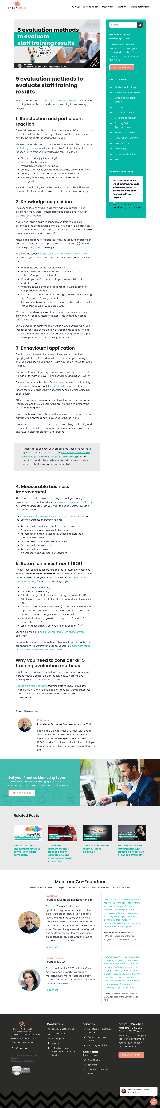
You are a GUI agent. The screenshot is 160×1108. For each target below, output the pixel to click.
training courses (29, 148)
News (118, 159)
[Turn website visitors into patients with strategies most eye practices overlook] (132, 827)
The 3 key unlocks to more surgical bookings (96, 849)
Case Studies (94, 1060)
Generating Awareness (127, 92)
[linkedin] (26, 1048)
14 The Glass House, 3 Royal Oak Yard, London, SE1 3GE (63, 1051)
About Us (56, 1043)
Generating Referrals (126, 137)
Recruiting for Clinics (97, 1045)
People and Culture (125, 154)
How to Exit (121, 148)
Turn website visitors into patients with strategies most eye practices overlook (131, 850)
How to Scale (122, 143)
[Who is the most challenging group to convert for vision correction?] (28, 827)
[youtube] (21, 1048)
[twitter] (17, 1048)
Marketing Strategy (125, 87)
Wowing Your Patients (127, 132)
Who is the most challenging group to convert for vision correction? (27, 850)
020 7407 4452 (59, 1033)
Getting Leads (122, 107)
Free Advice (93, 1064)
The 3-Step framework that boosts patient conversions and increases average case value (60, 853)
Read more (52, 947)
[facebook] (12, 1048)
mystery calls (57, 386)
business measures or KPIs (72, 502)
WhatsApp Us (58, 1038)
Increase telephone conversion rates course (62, 253)
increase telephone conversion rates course (44, 516)
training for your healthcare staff (58, 100)
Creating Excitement (126, 117)
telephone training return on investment (62, 631)
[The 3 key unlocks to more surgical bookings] (97, 827)
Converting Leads (124, 112)
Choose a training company (31, 685)
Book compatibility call (63, 1029)
